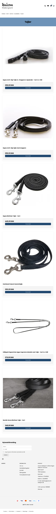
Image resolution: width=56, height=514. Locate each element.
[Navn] (17, 446)
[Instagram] (3, 459)
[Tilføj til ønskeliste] (48, 6)
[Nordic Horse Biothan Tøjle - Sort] (28, 393)
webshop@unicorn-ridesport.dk (45, 481)
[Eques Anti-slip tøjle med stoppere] (28, 121)
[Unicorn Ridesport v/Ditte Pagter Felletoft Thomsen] (9, 6)
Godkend (5, 455)
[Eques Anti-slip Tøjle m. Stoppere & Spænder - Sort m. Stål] (28, 53)
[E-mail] (17, 449)
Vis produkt (28, 87)
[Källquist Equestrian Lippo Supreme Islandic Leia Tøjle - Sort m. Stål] (28, 325)
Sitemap (40, 489)
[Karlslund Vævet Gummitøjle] (28, 257)
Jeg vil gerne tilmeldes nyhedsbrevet (18, 452)
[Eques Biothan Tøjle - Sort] (28, 189)
